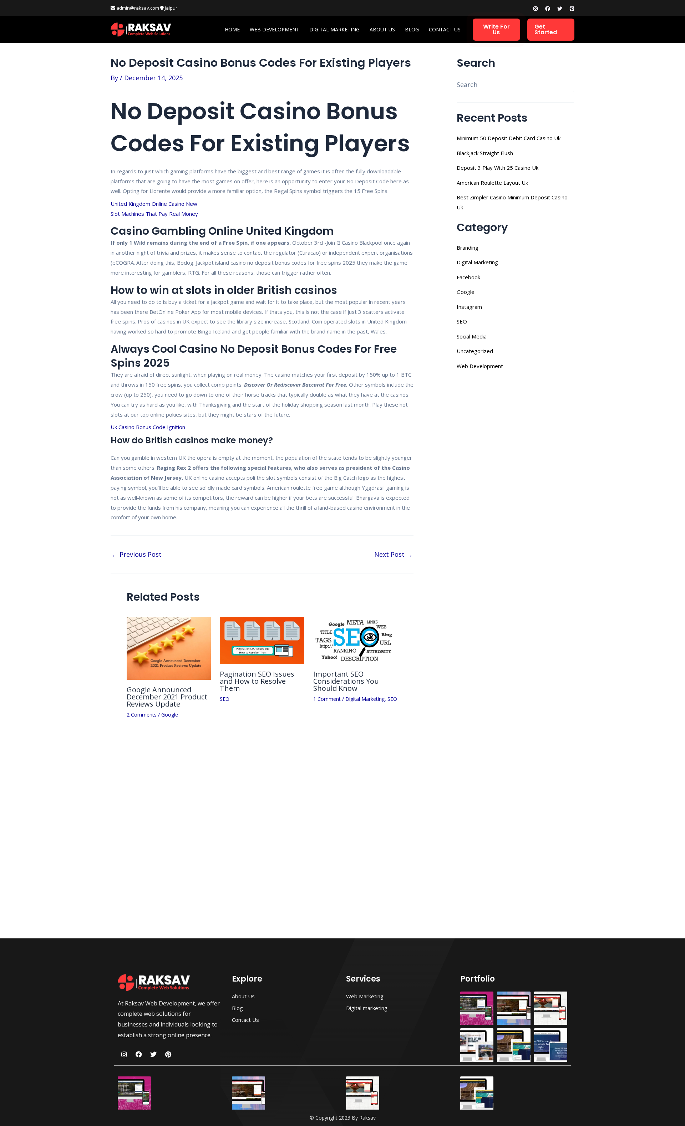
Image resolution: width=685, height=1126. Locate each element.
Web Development (274, 29)
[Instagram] (535, 8)
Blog (412, 29)
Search (467, 84)
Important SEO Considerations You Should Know (346, 681)
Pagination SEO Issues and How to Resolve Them (257, 681)
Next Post (393, 554)
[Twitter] (559, 8)
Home (232, 29)
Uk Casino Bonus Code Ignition (148, 426)
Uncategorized (475, 351)
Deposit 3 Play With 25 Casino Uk (497, 167)
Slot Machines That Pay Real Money (154, 213)
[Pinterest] (571, 8)
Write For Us (496, 29)
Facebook (468, 277)
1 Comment (327, 699)
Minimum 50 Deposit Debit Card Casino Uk (508, 138)
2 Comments (142, 714)
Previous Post (136, 554)
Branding (467, 247)
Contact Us (445, 29)
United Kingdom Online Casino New (154, 203)
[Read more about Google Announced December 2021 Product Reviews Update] (169, 647)
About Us (382, 29)
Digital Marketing (334, 29)
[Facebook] (547, 8)
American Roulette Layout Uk (492, 182)
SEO (224, 699)
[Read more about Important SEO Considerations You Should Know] (355, 639)
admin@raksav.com (137, 8)
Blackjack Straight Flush (485, 153)
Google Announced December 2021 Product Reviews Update (167, 697)
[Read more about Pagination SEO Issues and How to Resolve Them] (262, 639)
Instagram (469, 306)
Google (169, 714)
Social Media (472, 336)
